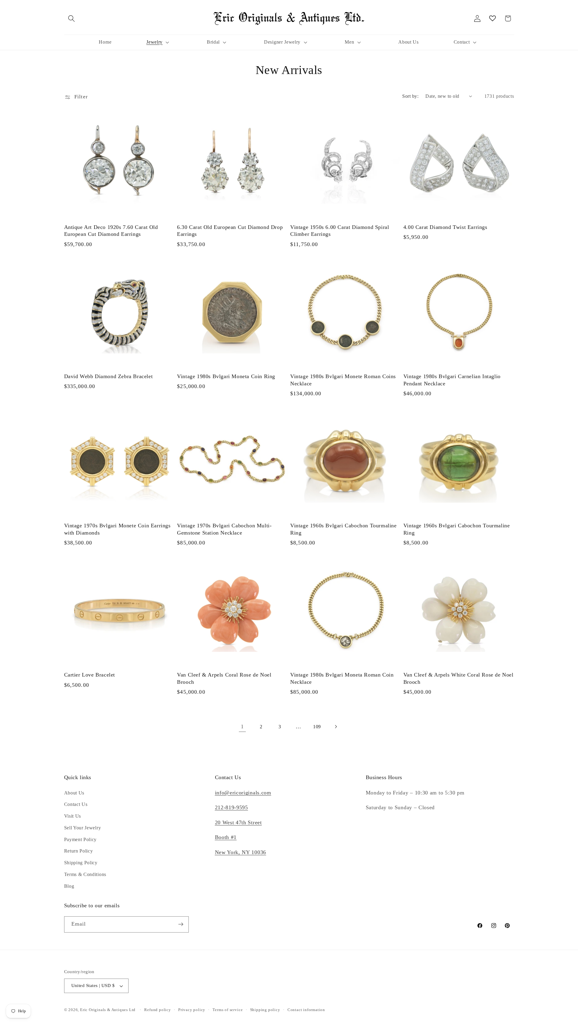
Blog (69, 886)
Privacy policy (191, 1010)
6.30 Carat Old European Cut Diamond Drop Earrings (230, 230)
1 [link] (242, 726)
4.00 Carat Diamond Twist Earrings (445, 227)
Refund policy (157, 1010)
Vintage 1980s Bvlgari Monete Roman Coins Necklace (343, 379)
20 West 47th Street (238, 822)
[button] (71, 18)
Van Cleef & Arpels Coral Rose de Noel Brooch (224, 678)
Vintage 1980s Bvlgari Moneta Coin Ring (226, 376)
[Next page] (335, 727)
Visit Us (72, 816)
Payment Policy (80, 839)
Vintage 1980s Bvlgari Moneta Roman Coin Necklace (341, 678)
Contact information (306, 1010)
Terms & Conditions (85, 874)
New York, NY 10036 (240, 852)
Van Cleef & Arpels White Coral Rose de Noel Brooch (458, 678)
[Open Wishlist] (492, 18)
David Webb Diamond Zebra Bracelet (108, 376)
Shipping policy (265, 1010)
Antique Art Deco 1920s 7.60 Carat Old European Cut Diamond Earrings (111, 230)
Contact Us (76, 804)
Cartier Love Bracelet (89, 675)
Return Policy (78, 850)
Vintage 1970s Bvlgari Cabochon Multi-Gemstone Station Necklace (224, 529)
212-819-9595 (231, 807)
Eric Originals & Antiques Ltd (107, 1010)
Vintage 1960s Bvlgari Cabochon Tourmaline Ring (343, 529)
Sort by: (410, 96)
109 (317, 726)
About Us (74, 792)
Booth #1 (226, 837)
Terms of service (228, 1010)
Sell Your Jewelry (82, 827)
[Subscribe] (180, 924)
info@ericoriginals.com (243, 793)
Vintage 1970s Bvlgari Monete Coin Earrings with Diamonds (117, 529)
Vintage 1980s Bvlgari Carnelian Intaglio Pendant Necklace (452, 379)
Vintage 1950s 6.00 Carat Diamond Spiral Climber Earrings (339, 230)
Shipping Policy (81, 862)
